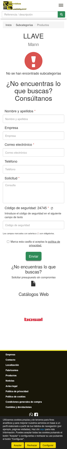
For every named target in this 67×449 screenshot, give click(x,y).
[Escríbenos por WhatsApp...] (31, 415)
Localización (12, 365)
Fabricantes (12, 370)
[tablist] (33, 319)
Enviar (33, 256)
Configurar (48, 445)
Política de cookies (15, 396)
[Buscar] (61, 14)
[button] (51, 208)
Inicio (9, 25)
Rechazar (32, 445)
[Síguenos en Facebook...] (36, 415)
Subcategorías (24, 25)
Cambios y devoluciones (19, 407)
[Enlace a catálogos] (33, 319)
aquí (42, 429)
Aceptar (18, 445)
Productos (11, 375)
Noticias (10, 380)
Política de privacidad (17, 391)
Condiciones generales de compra (24, 401)
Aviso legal (11, 386)
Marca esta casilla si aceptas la (35, 243)
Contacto (10, 359)
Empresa (10, 354)
